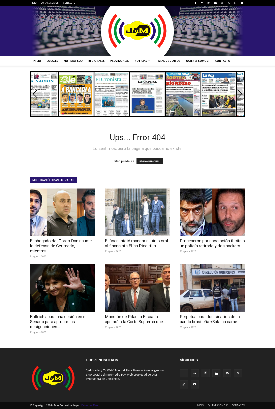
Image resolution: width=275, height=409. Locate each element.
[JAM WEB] (137, 31)
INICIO (33, 2)
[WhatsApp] (235, 3)
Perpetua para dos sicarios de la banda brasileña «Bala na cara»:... (210, 319)
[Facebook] (195, 3)
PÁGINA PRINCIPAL (150, 161)
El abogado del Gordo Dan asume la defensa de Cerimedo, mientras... (61, 245)
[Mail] (222, 3)
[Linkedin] (215, 3)
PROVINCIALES (119, 61)
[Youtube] (242, 3)
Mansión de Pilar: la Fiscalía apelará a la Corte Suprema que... (135, 319)
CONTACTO (69, 2)
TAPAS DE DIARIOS (168, 61)
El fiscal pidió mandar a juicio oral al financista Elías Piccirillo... (136, 243)
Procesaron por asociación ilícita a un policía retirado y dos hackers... (212, 243)
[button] (239, 94)
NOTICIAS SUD (73, 61)
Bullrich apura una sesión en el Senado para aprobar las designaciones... (58, 321)
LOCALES (52, 61)
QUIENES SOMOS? (49, 2)
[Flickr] (202, 3)
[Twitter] (229, 3)
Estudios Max (89, 405)
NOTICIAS (140, 61)
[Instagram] (209, 3)
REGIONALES (96, 61)
